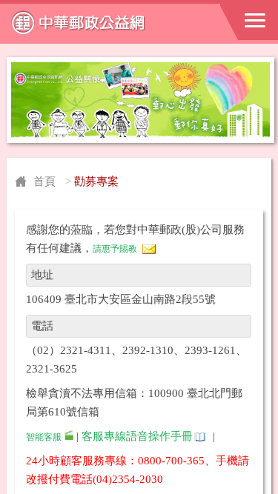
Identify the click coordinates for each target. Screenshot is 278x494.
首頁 (44, 181)
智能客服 (44, 437)
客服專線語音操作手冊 (137, 436)
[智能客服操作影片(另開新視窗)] (68, 437)
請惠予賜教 (115, 249)
